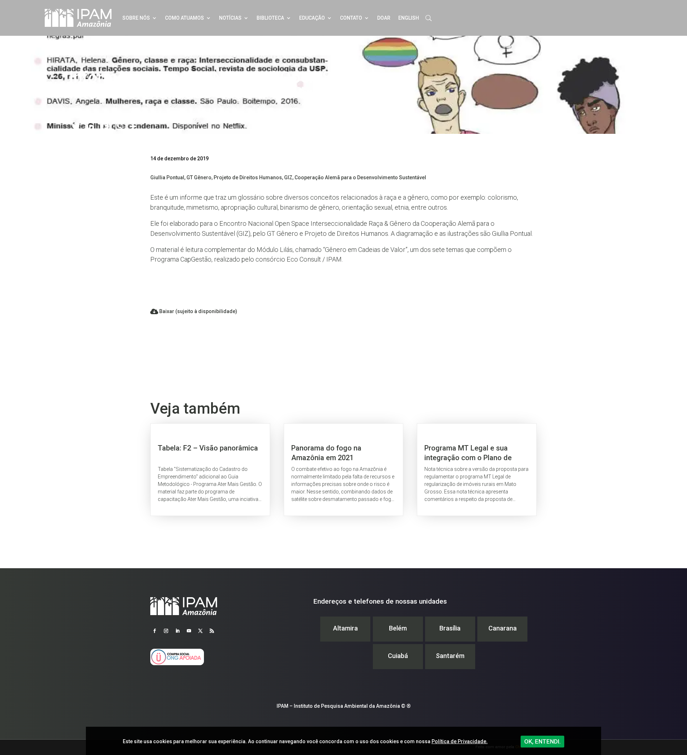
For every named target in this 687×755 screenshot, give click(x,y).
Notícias (230, 18)
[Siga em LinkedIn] (177, 631)
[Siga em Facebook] (154, 631)
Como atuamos (184, 18)
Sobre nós (136, 18)
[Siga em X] (200, 631)
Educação (312, 18)
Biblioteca (270, 18)
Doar (383, 18)
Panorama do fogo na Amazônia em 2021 (343, 470)
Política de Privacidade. (460, 741)
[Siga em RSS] (212, 631)
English (408, 18)
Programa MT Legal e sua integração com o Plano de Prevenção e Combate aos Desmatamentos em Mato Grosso (476, 470)
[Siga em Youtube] (189, 631)
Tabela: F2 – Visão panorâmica (210, 470)
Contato (351, 18)
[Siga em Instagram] (166, 631)
